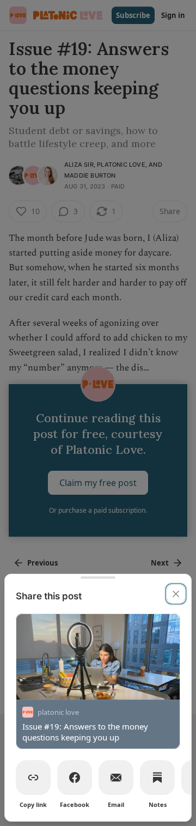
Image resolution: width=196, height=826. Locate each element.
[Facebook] (74, 777)
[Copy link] (33, 777)
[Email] (116, 777)
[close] (176, 594)
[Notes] (157, 777)
